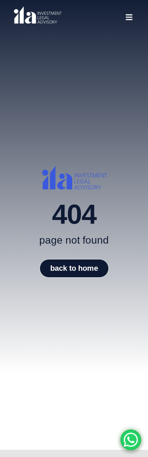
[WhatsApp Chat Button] (130, 440)
